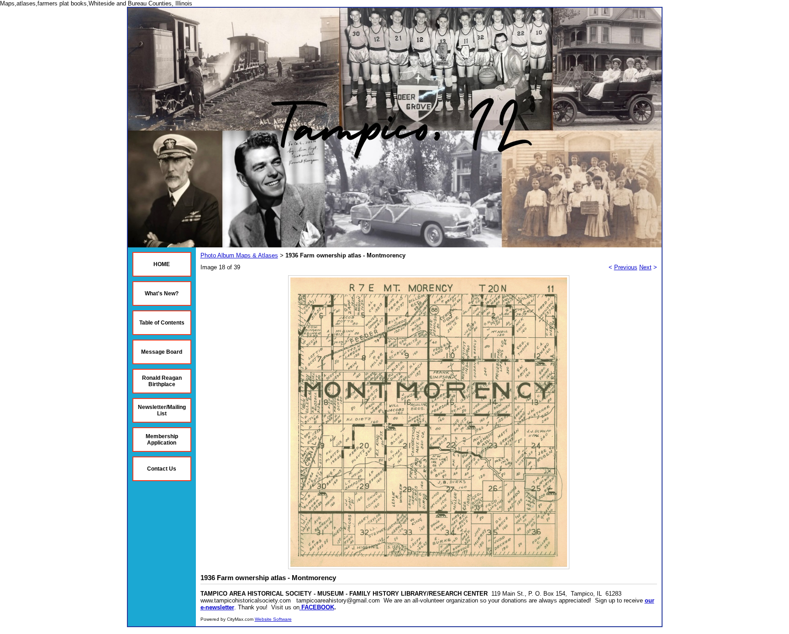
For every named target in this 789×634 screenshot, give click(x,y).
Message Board (161, 352)
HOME (161, 264)
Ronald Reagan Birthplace (162, 381)
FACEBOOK (317, 607)
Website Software (273, 619)
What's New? (162, 293)
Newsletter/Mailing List (162, 410)
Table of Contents (161, 323)
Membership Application (162, 439)
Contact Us (161, 469)
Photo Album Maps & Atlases (239, 255)
